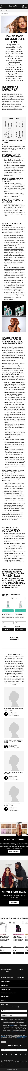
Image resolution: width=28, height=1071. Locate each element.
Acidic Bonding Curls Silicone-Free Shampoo (6, 613)
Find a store (8, 1050)
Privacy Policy (14, 1031)
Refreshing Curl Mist (8, 507)
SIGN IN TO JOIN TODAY (14, 851)
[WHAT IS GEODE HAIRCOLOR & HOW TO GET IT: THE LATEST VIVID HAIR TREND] (14, 728)
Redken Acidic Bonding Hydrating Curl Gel (13, 282)
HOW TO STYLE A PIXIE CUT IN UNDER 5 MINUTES (13, 773)
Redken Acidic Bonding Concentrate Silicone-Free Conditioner (11, 105)
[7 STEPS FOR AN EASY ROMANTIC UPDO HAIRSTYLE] (14, 792)
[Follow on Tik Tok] (11, 1054)
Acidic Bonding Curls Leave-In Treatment (15, 411)
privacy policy (24, 1063)
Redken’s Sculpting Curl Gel (14, 432)
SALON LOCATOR (5, 996)
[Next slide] (13, 602)
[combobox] (13, 10)
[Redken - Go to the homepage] (13, 6)
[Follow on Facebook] (2, 1054)
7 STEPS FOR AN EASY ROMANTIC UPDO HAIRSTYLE (12, 804)
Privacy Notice (19, 1037)
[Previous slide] (3, 602)
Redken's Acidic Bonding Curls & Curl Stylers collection (13, 575)
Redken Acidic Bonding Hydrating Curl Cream (14, 269)
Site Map (8, 1066)
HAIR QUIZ (3, 1000)
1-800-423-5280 (21, 1050)
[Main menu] (26, 6)
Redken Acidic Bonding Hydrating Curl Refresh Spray (13, 291)
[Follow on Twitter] (25, 1054)
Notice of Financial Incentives (21, 1031)
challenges (11, 571)
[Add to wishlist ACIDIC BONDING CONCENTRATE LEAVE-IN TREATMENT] (10, 922)
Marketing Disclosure (23, 1036)
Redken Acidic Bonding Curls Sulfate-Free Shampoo (13, 395)
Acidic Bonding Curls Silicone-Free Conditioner (13, 403)
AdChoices (17, 1063)
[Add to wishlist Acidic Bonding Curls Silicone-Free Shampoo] (12, 598)
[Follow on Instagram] (7, 1054)
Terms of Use (3, 1036)
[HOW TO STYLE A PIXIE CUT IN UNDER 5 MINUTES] (14, 761)
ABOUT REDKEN (4, 985)
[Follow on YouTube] (20, 1054)
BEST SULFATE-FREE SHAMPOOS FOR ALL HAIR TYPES (13, 709)
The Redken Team (13, 712)
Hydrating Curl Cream (10, 426)
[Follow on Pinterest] (16, 1054)
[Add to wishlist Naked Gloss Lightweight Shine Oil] (23, 922)
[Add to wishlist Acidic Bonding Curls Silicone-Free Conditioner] (25, 598)
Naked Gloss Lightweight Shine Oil (18, 937)
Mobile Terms (11, 1025)
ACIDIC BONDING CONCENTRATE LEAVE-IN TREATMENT (5, 937)
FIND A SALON (14, 902)
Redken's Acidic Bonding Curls (16, 229)
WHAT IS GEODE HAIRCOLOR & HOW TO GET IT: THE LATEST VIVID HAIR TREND (13, 741)
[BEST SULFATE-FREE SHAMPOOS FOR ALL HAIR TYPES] (14, 697)
